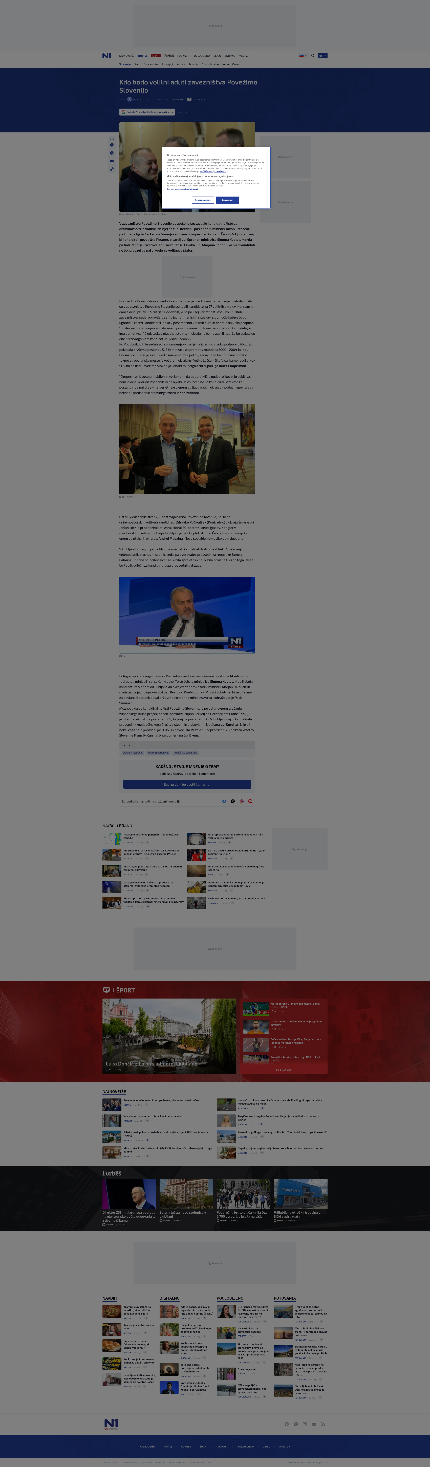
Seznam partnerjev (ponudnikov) (182, 189)
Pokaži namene (203, 200)
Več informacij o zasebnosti (213, 171)
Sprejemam (227, 200)
